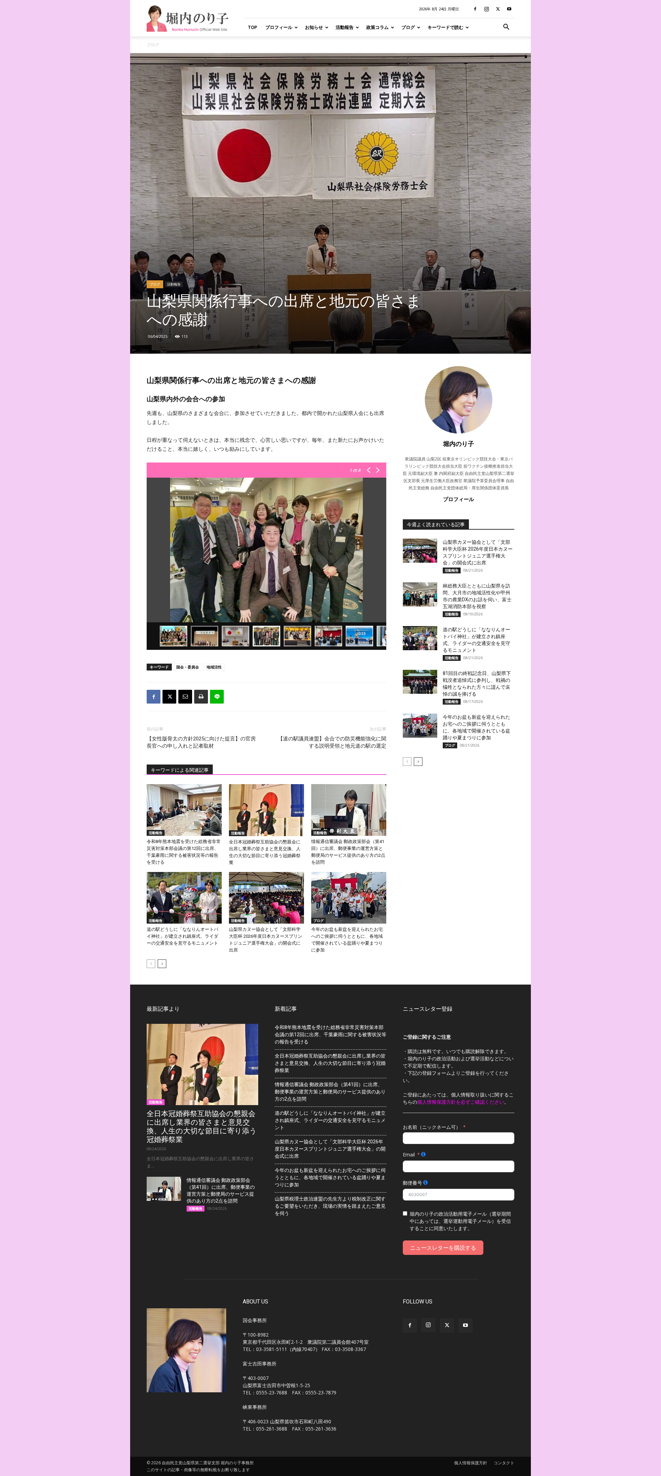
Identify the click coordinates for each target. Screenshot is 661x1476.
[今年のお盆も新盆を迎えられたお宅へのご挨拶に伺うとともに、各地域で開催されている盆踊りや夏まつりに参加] (348, 898)
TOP (252, 27)
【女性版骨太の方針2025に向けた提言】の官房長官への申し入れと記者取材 (201, 742)
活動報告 (345, 27)
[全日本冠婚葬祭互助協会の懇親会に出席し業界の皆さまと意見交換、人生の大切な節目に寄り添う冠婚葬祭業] (266, 810)
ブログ (408, 27)
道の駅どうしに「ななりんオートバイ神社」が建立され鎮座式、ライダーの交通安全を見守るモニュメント (182, 936)
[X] (498, 9)
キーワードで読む (445, 27)
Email (409, 1154)
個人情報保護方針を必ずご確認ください (460, 1102)
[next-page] (162, 963)
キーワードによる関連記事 (180, 770)
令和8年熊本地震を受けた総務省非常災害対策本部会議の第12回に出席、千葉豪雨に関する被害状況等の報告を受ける (330, 1034)
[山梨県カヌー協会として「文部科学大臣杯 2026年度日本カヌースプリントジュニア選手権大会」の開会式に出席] (266, 898)
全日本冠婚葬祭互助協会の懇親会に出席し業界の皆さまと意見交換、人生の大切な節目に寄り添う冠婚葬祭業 (202, 1127)
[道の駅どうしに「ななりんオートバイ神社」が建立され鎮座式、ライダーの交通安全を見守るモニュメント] (184, 898)
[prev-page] (151, 963)
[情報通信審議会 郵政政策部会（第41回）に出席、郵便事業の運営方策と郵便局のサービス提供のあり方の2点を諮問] (348, 810)
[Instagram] (486, 9)
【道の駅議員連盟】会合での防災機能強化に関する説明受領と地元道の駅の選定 (332, 742)
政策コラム (377, 27)
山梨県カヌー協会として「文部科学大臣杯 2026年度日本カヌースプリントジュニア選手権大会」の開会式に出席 (330, 1149)
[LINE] (217, 697)
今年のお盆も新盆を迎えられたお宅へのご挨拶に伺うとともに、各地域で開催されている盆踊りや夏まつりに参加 (330, 1177)
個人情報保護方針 (470, 1463)
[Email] (185, 697)
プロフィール (278, 27)
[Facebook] (475, 9)
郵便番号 (412, 1182)
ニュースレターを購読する (443, 1247)
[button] (506, 27)
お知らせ (314, 27)
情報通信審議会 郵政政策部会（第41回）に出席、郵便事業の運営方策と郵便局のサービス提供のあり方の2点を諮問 (330, 1092)
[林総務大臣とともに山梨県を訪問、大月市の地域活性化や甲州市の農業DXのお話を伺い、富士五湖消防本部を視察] (420, 594)
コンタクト (504, 1463)
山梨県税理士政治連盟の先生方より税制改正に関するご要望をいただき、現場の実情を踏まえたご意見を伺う (330, 1206)
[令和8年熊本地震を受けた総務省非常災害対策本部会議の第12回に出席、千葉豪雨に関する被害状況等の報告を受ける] (184, 810)
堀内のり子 (458, 443)
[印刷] (201, 697)
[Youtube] (509, 9)
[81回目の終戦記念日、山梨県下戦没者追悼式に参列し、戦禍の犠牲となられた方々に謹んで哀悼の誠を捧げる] (420, 682)
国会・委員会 (187, 666)
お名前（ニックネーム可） (432, 1127)
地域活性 (214, 666)
